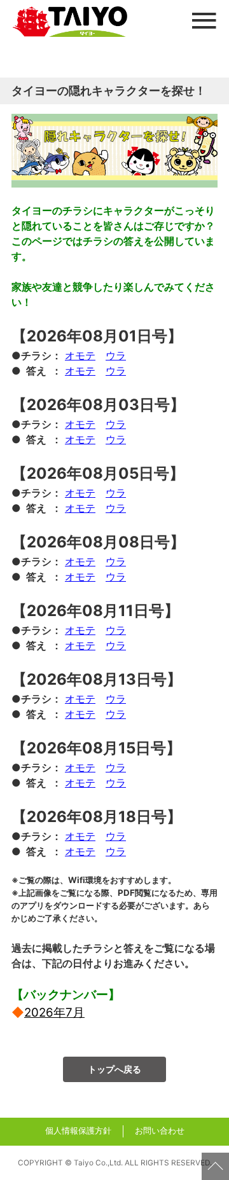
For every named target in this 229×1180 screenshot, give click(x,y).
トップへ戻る (114, 1069)
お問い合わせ (159, 1130)
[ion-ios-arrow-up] (215, 1166)
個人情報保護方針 (78, 1130)
